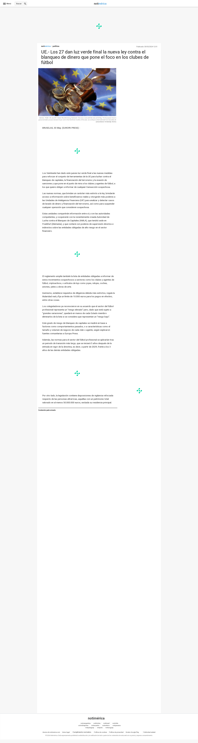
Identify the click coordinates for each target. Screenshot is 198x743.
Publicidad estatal (149, 732)
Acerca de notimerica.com (51, 732)
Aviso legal (66, 732)
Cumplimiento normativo (82, 732)
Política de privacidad (116, 732)
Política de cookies (100, 732)
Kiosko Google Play (132, 732)
